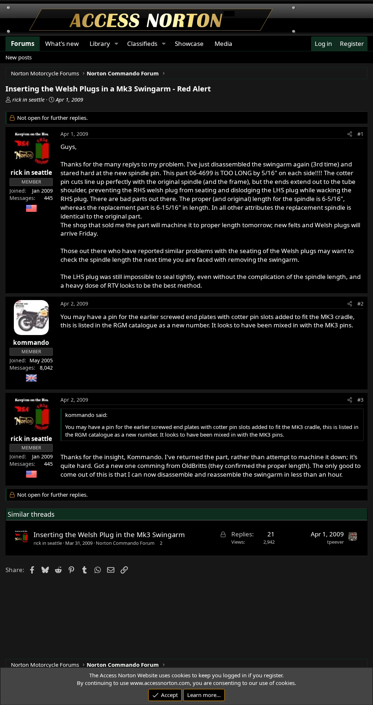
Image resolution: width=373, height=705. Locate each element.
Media (223, 43)
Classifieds (142, 43)
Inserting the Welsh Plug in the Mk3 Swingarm (109, 534)
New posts (18, 57)
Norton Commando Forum (125, 543)
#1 (360, 133)
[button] (116, 43)
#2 (360, 303)
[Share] (350, 134)
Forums (22, 43)
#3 (360, 399)
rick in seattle (28, 99)
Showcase (189, 43)
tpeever (335, 542)
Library (100, 43)
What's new (62, 43)
